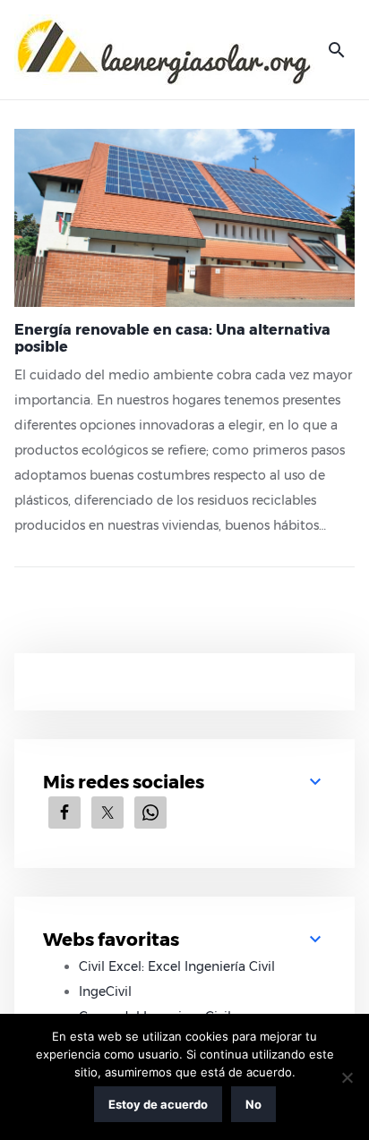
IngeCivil (105, 991)
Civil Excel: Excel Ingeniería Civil (177, 966)
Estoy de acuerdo (158, 1104)
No (253, 1104)
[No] (347, 1077)
